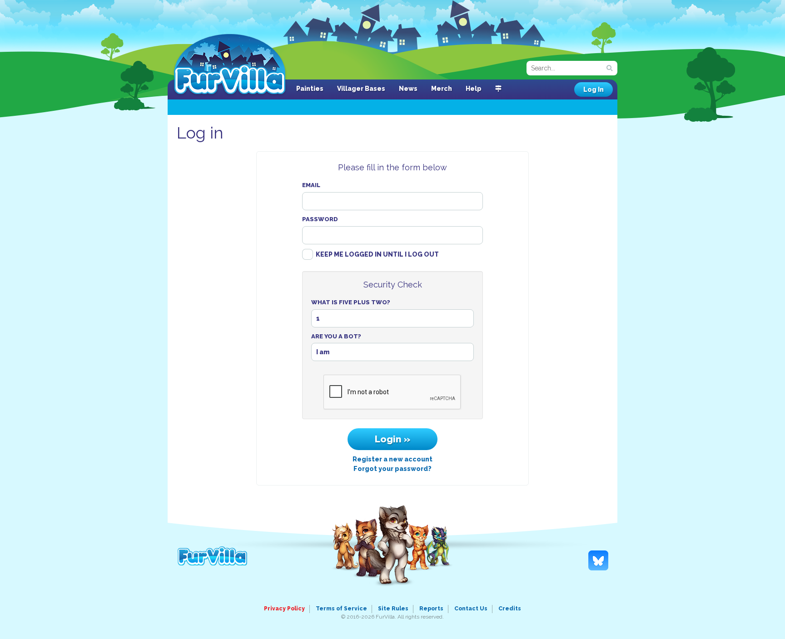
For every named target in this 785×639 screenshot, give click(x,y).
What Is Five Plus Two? (350, 302)
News (408, 88)
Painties (309, 88)
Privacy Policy (284, 608)
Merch (441, 88)
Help (474, 88)
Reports (431, 608)
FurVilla (229, 65)
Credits (509, 608)
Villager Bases (361, 88)
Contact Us (470, 608)
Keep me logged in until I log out (377, 254)
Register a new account (392, 459)
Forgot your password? (392, 468)
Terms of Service (341, 608)
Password (320, 219)
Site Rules (393, 608)
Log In (593, 89)
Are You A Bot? (336, 336)
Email (311, 185)
